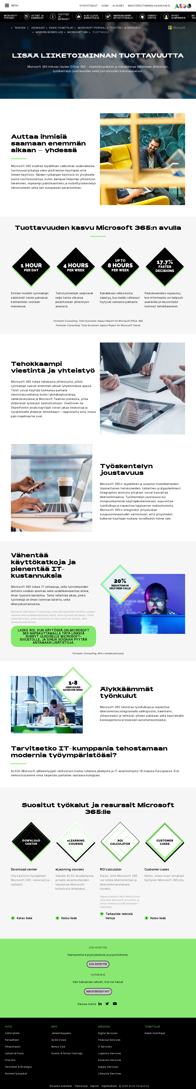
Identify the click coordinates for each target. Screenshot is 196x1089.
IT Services (105, 1046)
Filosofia (10, 1060)
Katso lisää (24, 918)
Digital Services (108, 1033)
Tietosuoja (81, 1086)
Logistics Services (109, 1053)
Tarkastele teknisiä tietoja (119, 916)
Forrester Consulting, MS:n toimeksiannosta (98, 653)
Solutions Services (109, 1060)
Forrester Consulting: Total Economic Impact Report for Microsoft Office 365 (98, 320)
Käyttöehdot (109, 1086)
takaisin (20, 27)
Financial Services (109, 1040)
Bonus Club (58, 1046)
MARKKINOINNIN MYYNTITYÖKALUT (124, 16)
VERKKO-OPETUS (152, 16)
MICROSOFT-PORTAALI (11, 16)
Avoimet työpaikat (16, 1073)
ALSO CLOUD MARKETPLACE (91, 16)
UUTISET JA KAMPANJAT (37, 16)
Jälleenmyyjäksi (61, 1033)
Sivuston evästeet (61, 1086)
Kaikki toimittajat (155, 1033)
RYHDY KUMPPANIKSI (178, 16)
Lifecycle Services (109, 1073)
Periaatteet (12, 1040)
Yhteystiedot (88, 5)
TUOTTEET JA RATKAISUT (64, 16)
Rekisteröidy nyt (98, 991)
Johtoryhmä (12, 1033)
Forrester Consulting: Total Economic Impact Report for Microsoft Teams (98, 325)
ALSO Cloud (58, 1040)
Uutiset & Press (14, 1053)
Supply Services (108, 1067)
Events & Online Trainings (67, 1053)
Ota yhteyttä (98, 964)
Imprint (94, 1086)
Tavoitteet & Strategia (18, 1067)
